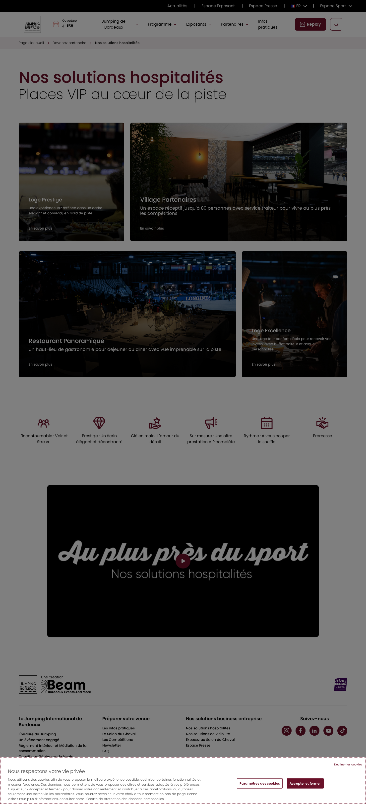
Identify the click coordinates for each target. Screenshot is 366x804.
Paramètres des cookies (260, 783)
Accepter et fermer (305, 783)
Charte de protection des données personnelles (125, 799)
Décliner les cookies (348, 764)
